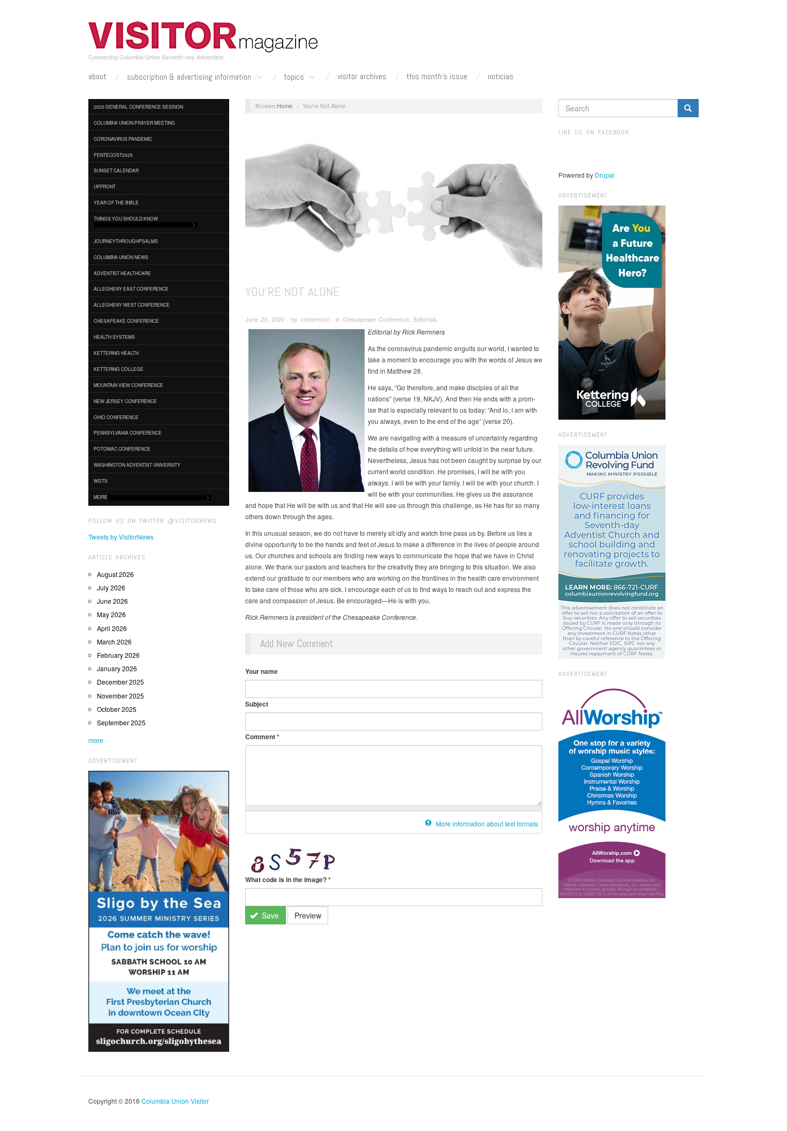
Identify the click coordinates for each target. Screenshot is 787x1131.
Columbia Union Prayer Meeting (134, 122)
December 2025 (120, 681)
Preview (307, 915)
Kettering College (118, 369)
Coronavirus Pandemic (123, 138)
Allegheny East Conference (131, 288)
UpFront (105, 186)
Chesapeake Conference (126, 320)
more (95, 740)
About (97, 76)
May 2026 (111, 614)
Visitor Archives (362, 76)
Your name (261, 671)
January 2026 (117, 668)
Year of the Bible (116, 202)
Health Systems (114, 336)
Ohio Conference (116, 417)
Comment (262, 736)
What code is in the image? (288, 879)
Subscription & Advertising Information (190, 77)
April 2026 (112, 628)
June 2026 (112, 600)
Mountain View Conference (128, 385)
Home (284, 105)
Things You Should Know (126, 218)
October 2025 (117, 708)
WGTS (101, 480)
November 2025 (120, 695)
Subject (256, 704)
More (101, 497)
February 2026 (118, 654)
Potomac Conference (122, 448)
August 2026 (115, 574)
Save (269, 915)
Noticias (500, 76)
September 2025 (121, 722)
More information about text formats (486, 823)
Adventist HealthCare (122, 273)
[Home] (203, 36)
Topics (295, 77)
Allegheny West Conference (132, 304)
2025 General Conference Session (138, 106)
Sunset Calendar (116, 170)
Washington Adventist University (137, 464)
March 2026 (114, 641)
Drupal (605, 174)
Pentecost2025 (113, 154)
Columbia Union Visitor (175, 1100)
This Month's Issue (436, 76)
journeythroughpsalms (126, 241)
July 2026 (111, 587)
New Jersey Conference (125, 401)
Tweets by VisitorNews (121, 536)
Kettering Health (116, 353)
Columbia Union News (121, 257)
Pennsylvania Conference (128, 432)
